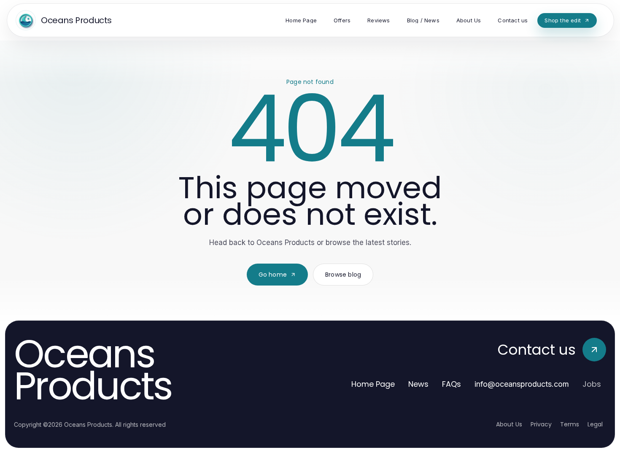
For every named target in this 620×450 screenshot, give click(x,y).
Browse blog (343, 274)
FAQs (451, 384)
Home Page (373, 384)
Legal (595, 424)
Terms (569, 424)
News (418, 384)
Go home (273, 274)
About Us (509, 424)
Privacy (541, 424)
